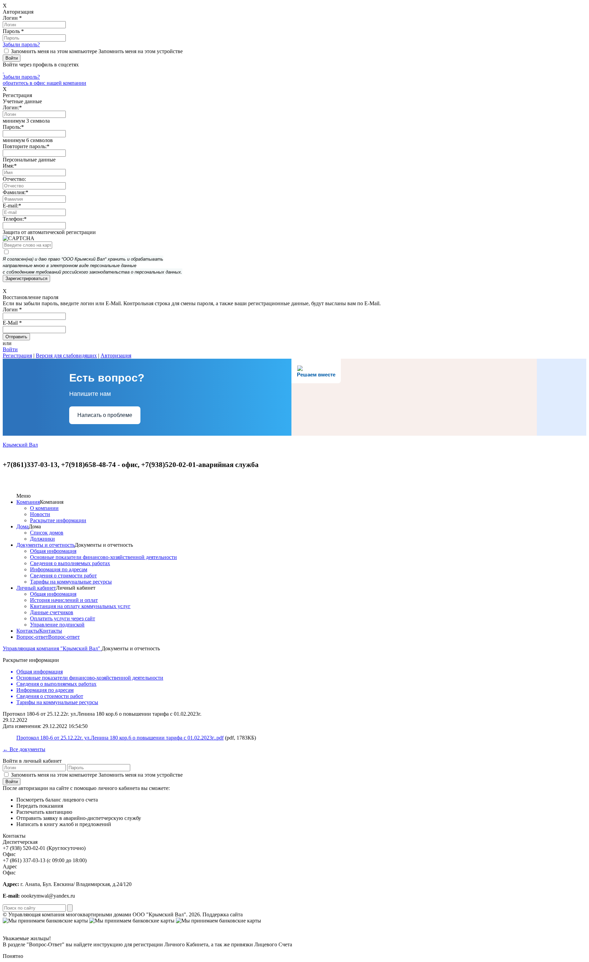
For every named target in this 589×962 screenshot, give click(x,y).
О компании (44, 508)
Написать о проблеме (104, 415)
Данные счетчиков (51, 612)
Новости (40, 514)
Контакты (27, 631)
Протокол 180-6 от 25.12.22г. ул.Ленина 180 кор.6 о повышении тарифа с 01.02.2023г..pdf (120, 738)
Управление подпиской (57, 624)
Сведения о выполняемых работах (70, 563)
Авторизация (116, 355)
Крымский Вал (20, 445)
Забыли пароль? (21, 44)
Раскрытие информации (58, 520)
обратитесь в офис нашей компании (44, 83)
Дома (22, 526)
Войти (10, 349)
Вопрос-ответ (32, 637)
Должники (42, 539)
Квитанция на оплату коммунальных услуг (80, 606)
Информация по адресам (58, 569)
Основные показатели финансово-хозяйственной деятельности (103, 557)
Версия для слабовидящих (66, 355)
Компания (28, 502)
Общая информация (53, 551)
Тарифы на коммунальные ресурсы (71, 582)
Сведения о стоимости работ (63, 575)
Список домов (46, 533)
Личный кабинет (36, 588)
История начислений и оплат (64, 600)
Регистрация (17, 355)
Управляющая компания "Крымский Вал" (52, 648)
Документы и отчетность (45, 545)
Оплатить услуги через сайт (62, 618)
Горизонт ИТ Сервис (268, 914)
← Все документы (24, 749)
